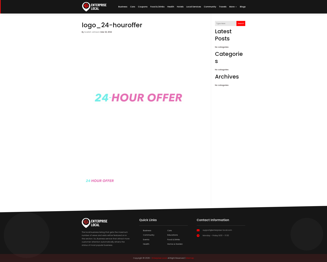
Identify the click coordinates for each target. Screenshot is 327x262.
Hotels (180, 6)
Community (210, 6)
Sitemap (190, 258)
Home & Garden (175, 244)
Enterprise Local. (159, 258)
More (232, 6)
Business (122, 6)
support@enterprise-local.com (217, 230)
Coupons (143, 6)
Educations (172, 235)
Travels (222, 6)
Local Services (193, 6)
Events (146, 239)
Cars (132, 6)
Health (170, 6)
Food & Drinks (157, 6)
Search (241, 23)
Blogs (243, 6)
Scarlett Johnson (91, 32)
